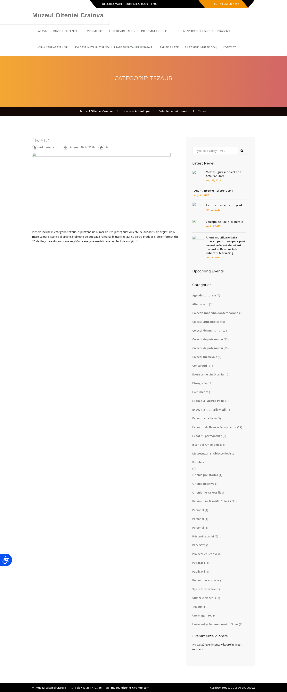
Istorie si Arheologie (205, 445)
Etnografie (199, 383)
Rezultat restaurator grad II (225, 205)
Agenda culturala (204, 295)
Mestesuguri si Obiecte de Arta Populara (213, 458)
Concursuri (199, 365)
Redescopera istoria (205, 580)
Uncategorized (202, 615)
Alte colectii (200, 304)
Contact (229, 47)
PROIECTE (198, 545)
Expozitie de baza (204, 418)
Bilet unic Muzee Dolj (200, 47)
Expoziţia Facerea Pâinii (208, 401)
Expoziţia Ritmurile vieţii (209, 409)
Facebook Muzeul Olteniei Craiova (232, 687)
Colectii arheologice (205, 322)
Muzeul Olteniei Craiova (67, 15)
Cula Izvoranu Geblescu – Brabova (204, 31)
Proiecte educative (204, 554)
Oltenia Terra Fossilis (206, 492)
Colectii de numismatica (209, 330)
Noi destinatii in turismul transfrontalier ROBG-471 (114, 47)
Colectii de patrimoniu (207, 339)
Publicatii (198, 563)
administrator (49, 147)
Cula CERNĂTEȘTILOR (53, 47)
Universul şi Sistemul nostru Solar (215, 624)
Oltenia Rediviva (203, 484)
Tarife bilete (169, 47)
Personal (198, 510)
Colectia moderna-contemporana (215, 313)
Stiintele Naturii (203, 598)
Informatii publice (155, 31)
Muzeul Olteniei (65, 31)
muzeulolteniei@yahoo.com (130, 687)
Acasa (42, 31)
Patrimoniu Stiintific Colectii (211, 501)
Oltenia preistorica (205, 475)
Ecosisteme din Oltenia (208, 374)
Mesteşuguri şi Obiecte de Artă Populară (223, 174)
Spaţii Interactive (204, 589)
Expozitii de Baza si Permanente (214, 427)
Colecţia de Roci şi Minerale (224, 222)
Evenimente (200, 392)
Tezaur (41, 140)
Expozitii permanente (207, 436)
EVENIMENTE (94, 31)
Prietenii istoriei (203, 536)
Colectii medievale (204, 357)
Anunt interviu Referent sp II (213, 190)
